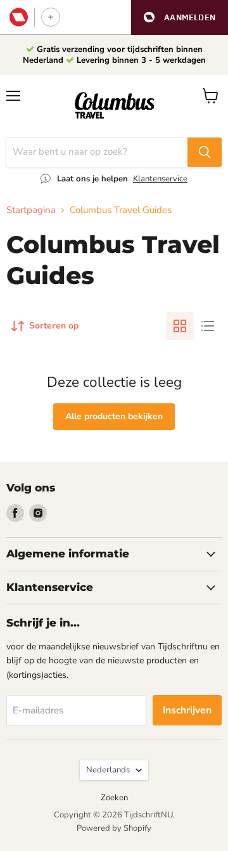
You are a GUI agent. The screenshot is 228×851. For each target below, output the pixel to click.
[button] (179, 17)
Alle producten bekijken (114, 416)
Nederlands (108, 770)
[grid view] (180, 326)
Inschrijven (187, 710)
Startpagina (31, 210)
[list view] (208, 326)
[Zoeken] (204, 152)
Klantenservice (160, 179)
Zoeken (114, 797)
